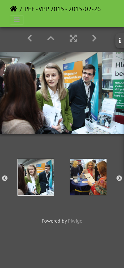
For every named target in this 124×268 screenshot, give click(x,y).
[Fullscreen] (73, 38)
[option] (36, 177)
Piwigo (75, 221)
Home (13, 9)
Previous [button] (5, 178)
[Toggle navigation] (17, 20)
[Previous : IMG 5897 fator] (29, 38)
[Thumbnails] (51, 38)
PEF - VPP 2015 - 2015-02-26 (62, 9)
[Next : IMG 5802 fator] (94, 38)
